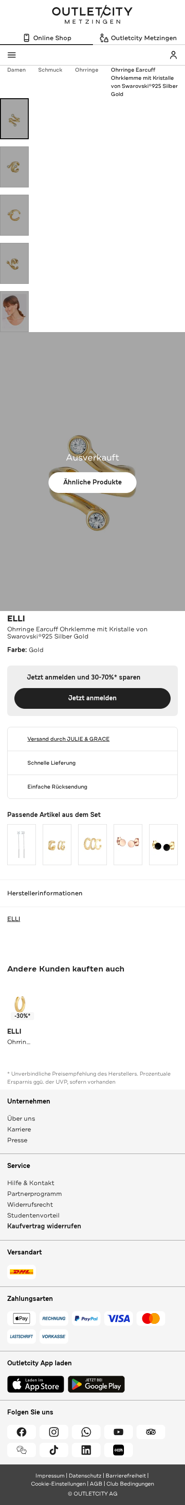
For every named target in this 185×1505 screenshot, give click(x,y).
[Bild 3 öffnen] (14, 215)
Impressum (50, 1475)
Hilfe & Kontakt (30, 1183)
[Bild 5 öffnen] (14, 311)
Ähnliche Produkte (92, 482)
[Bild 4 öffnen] (14, 263)
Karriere (19, 1129)
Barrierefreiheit (126, 1475)
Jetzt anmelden (92, 698)
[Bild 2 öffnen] (14, 166)
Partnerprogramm (34, 1194)
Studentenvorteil (33, 1215)
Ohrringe (86, 69)
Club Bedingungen (130, 1483)
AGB (96, 1483)
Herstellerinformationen (45, 893)
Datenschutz (85, 1475)
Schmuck (50, 69)
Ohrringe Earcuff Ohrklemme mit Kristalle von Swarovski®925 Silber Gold (144, 82)
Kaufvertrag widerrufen (44, 1226)
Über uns (21, 1118)
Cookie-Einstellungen (58, 1483)
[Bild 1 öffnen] (14, 118)
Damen (16, 69)
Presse (17, 1140)
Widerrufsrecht (30, 1204)
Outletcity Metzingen (92, 15)
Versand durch (68, 739)
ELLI (16, 619)
